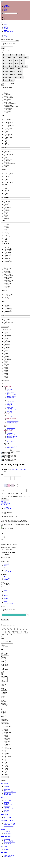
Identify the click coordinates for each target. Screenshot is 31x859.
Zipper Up (7, 180)
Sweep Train (8, 258)
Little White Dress (9, 126)
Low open (7, 177)
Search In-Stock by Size (9, 51)
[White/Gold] (16, 485)
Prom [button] (2, 797)
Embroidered (8, 207)
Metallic (7, 190)
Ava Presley (9, 403)
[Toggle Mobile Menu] (1, 586)
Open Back (8, 160)
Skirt (6, 138)
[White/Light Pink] (9, 485)
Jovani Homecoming (11, 423)
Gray (6, 374)
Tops (6, 142)
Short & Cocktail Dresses (13, 394)
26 (17, 63)
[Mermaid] (4, 707)
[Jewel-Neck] (4, 701)
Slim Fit (7, 298)
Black (6, 373)
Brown (7, 371)
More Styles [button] (6, 443)
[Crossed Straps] (5, 665)
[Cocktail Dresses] (7, 648)
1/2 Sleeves (8, 305)
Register (6, 9)
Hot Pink (7, 356)
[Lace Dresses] (5, 654)
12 (27, 58)
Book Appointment (8, 603)
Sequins (7, 218)
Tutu (6, 143)
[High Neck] (4, 700)
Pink (6, 355)
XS (6, 77)
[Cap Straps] (4, 718)
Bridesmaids (8, 94)
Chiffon (7, 226)
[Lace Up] (5, 667)
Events (5, 601)
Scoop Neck (8, 281)
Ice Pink (7, 353)
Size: (2, 474)
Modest (7, 129)
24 (11, 63)
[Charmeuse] (3, 684)
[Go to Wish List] (2, 1)
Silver (6, 376)
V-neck (7, 287)
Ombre (6, 193)
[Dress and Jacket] (5, 653)
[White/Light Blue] (5, 485)
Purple (6, 349)
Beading (7, 203)
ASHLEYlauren (10, 401)
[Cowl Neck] (4, 698)
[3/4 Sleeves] (5, 712)
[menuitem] (17, 5)
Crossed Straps (8, 174)
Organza (7, 233)
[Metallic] (2, 672)
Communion (8, 99)
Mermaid (7, 297)
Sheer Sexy (8, 135)
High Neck (7, 271)
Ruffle (6, 215)
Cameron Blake (10, 433)
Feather (7, 209)
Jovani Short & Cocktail (12, 422)
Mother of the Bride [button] (6, 836)
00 (12, 55)
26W (13, 71)
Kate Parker (9, 408)
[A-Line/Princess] (4, 704)
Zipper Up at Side (9, 182)
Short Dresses (8, 137)
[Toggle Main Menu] (1, 22)
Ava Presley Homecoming (13, 421)
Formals (5, 593)
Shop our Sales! (10, 441)
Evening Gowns (10, 397)
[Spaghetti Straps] (4, 720)
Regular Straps (8, 321)
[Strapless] (4, 722)
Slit (6, 166)
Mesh (6, 232)
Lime (6, 338)
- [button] (4, 444)
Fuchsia (7, 358)
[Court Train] (4, 695)
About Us (6, 570)
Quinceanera (8, 109)
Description (6, 507)
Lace (6, 213)
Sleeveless (7, 313)
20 (23, 60)
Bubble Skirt (8, 151)
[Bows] (4, 680)
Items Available (7, 508)
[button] (5, 24)
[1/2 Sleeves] (5, 711)
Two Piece (7, 145)
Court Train (8, 252)
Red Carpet (8, 111)
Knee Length (8, 255)
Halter (6, 269)
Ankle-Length (8, 248)
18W (6, 69)
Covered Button (9, 173)
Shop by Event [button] (4, 783)
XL (5, 80)
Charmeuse (7, 224)
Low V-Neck (8, 274)
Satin (6, 235)
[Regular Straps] (4, 719)
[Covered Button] (5, 664)
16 (11, 60)
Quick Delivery (23, 469)
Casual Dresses (8, 96)
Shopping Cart (7, 8)
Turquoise (7, 341)
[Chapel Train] (4, 693)
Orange (7, 364)
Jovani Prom (10, 407)
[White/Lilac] (12, 485)
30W (6, 74)
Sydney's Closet (10, 416)
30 (5, 66)
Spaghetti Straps (9, 322)
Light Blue (7, 343)
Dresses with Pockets (12, 446)
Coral (6, 365)
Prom (8, 393)
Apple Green (8, 335)
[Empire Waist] (4, 706)
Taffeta (6, 239)
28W (20, 71)
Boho (6, 120)
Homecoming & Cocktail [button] (7, 820)
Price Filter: (6, 45)
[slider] (27, 615)
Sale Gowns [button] (6, 439)
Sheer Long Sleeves (10, 310)
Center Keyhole (9, 154)
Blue (6, 346)
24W (6, 71)
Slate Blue (7, 344)
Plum (6, 361)
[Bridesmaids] (7, 645)
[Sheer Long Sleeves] (5, 715)
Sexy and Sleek (8, 134)
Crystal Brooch (8, 206)
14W (18, 66)
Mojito (6, 334)
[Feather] (3, 687)
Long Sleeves (8, 308)
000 (6, 55)
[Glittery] (2, 671)
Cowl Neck (8, 268)
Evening (7, 100)
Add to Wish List (4, 500)
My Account (7, 6)
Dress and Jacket (9, 122)
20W (13, 69)
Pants (6, 131)
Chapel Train (8, 251)
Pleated (7, 162)
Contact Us (6, 564)
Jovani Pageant (10, 429)
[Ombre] (2, 675)
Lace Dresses (8, 123)
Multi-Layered (8, 159)
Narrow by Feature (7, 87)
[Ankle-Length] (4, 691)
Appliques (7, 201)
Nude (6, 368)
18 (17, 60)
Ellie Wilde (9, 404)
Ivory (6, 367)
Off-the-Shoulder (9, 275)
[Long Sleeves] (5, 714)
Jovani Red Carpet (11, 428)
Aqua (6, 340)
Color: (2, 482)
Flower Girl (8, 102)
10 (21, 58)
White (6, 377)
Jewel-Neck (8, 272)
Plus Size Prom (10, 392)
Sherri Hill (9, 411)
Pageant (8, 390)
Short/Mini (7, 257)
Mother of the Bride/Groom (11, 106)
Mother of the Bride (11, 396)
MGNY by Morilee (11, 435)
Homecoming (8, 105)
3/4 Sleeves (8, 307)
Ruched (7, 165)
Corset (6, 156)
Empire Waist (8, 295)
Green (6, 337)
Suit (6, 140)
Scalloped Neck (9, 280)
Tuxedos (6, 598)
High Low (7, 157)
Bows (6, 204)
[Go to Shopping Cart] (1, 1)
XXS (20, 74)
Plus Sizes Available (10, 163)
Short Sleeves (8, 311)
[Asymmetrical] (4, 692)
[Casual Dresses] (7, 646)
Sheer (6, 179)
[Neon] (2, 673)
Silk (6, 238)
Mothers (6, 595)
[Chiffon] (3, 685)
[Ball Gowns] (5, 651)
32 (11, 66)
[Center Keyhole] (5, 660)
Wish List (6, 5)
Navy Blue (7, 347)
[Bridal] (7, 644)
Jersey (6, 229)
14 (5, 60)
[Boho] (5, 652)
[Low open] (5, 668)
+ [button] (4, 388)
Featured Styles (10, 447)
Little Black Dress (9, 125)
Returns (5, 565)
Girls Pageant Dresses (10, 103)
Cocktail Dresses (9, 97)
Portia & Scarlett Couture (13, 409)
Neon (6, 192)
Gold (6, 370)
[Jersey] (3, 688)
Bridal (6, 93)
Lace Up (7, 176)
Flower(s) (7, 210)
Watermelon (8, 359)
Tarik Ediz (9, 412)
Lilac (6, 350)
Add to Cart (3, 498)
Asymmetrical (8, 249)
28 (23, 63)
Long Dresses (8, 128)
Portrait (7, 278)
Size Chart (3, 501)
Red (6, 362)
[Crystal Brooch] (4, 681)
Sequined (7, 236)
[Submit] (17, 13)
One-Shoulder (8, 277)
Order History (7, 578)
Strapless (7, 284)
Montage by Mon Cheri (12, 436)
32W (13, 74)
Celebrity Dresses (9, 153)
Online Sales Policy (5, 503)
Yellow (7, 332)
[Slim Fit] (4, 708)
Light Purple (8, 352)
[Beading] (4, 679)
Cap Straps (7, 319)
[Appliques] (4, 677)
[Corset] (5, 661)
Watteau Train (8, 261)
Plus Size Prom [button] (4, 814)
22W (20, 69)
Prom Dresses (8, 108)
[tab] (17, 392)
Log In (5, 10)
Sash (6, 216)
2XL (12, 80)
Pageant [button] (3, 829)
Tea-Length (8, 260)
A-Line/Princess (9, 294)
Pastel (6, 195)
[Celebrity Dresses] (5, 659)
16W (25, 66)
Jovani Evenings (10, 437)
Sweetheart (7, 286)
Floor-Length (8, 254)
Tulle (6, 241)
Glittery (7, 188)
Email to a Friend (5, 504)
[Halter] (4, 699)
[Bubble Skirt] (5, 657)
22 (5, 63)
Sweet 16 (7, 112)
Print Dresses (8, 132)
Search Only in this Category (9, 43)
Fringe (6, 212)
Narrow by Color (7, 329)
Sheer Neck (8, 283)
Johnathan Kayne (11, 405)
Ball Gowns (8, 119)
